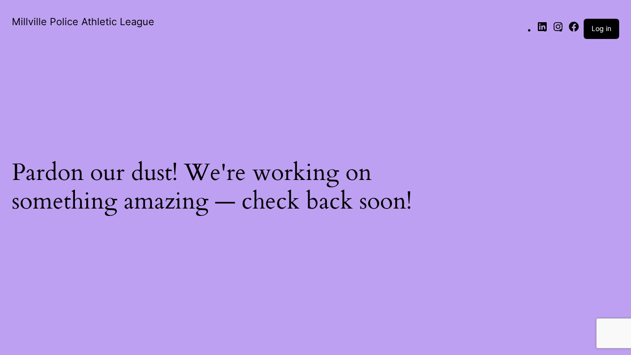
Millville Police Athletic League (83, 22)
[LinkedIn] (542, 30)
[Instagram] (558, 30)
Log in (601, 28)
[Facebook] (574, 30)
